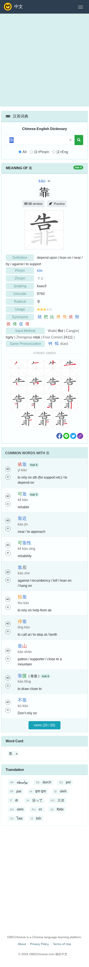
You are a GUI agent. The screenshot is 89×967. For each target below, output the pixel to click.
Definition (20, 257)
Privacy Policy (39, 944)
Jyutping (19, 286)
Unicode (19, 294)
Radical (20, 301)
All (24, 152)
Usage (20, 309)
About (22, 944)
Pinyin (20, 270)
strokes (35, 203)
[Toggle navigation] (81, 6)
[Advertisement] (44, 60)
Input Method (25, 331)
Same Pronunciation (25, 344)
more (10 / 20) (44, 725)
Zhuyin (20, 278)
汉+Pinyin (41, 152)
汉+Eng (62, 152)
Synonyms (20, 317)
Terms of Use (62, 944)
